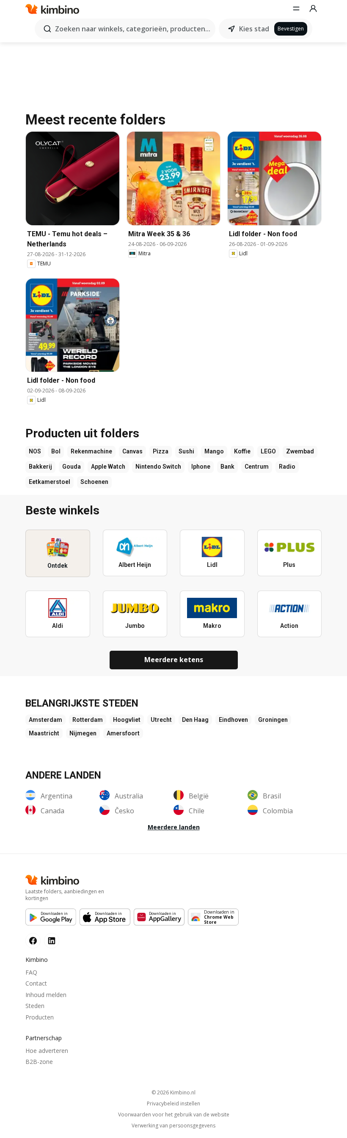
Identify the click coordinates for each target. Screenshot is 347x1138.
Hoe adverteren (46, 1051)
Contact (36, 983)
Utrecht (161, 719)
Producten (39, 1017)
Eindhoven (233, 719)
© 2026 (173, 1092)
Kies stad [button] (254, 28)
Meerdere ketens (173, 659)
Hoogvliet (126, 719)
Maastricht (44, 733)
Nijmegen (82, 733)
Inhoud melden (45, 995)
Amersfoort (123, 733)
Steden (34, 1006)
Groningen (273, 719)
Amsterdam (45, 719)
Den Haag (195, 719)
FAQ (31, 972)
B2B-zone (39, 1062)
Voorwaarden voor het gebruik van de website (173, 1114)
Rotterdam (87, 719)
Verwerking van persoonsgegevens (173, 1125)
